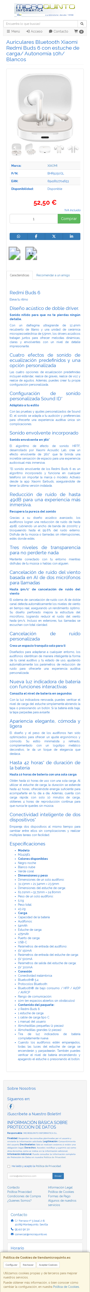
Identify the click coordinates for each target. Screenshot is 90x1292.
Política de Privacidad (55, 1157)
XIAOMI (52, 165)
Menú (15, 31)
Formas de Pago (59, 1196)
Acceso (36, 31)
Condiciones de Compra (24, 1196)
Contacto (60, 31)
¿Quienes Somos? (19, 1200)
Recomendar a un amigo (53, 275)
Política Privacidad (19, 1191)
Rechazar (28, 1264)
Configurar (11, 1264)
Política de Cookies (66, 1286)
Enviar (58, 1176)
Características (19, 275)
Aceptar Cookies (48, 1264)
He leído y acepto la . (37, 1166)
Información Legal (60, 1187)
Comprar (69, 218)
